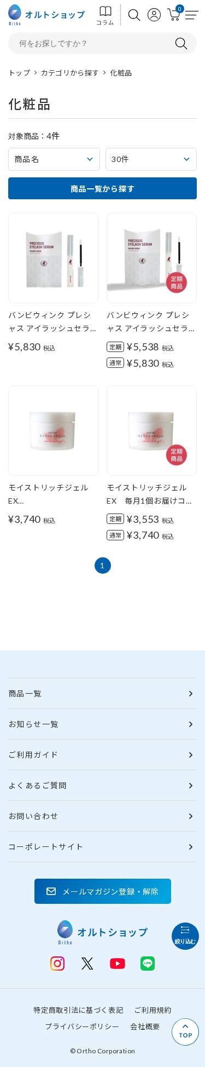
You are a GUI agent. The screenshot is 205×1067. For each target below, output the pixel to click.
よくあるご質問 (37, 785)
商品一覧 (25, 693)
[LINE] (117, 962)
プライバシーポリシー (82, 1026)
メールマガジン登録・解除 (110, 891)
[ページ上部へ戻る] (185, 1032)
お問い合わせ (33, 816)
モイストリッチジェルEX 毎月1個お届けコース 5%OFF (150, 500)
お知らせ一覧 (33, 724)
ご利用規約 (152, 1010)
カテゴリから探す (70, 72)
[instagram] (57, 963)
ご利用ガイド (33, 754)
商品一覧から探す (103, 188)
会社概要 (145, 1026)
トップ (19, 72)
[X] (87, 963)
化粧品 (121, 72)
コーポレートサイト (46, 846)
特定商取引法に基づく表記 (78, 1010)
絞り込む (185, 941)
